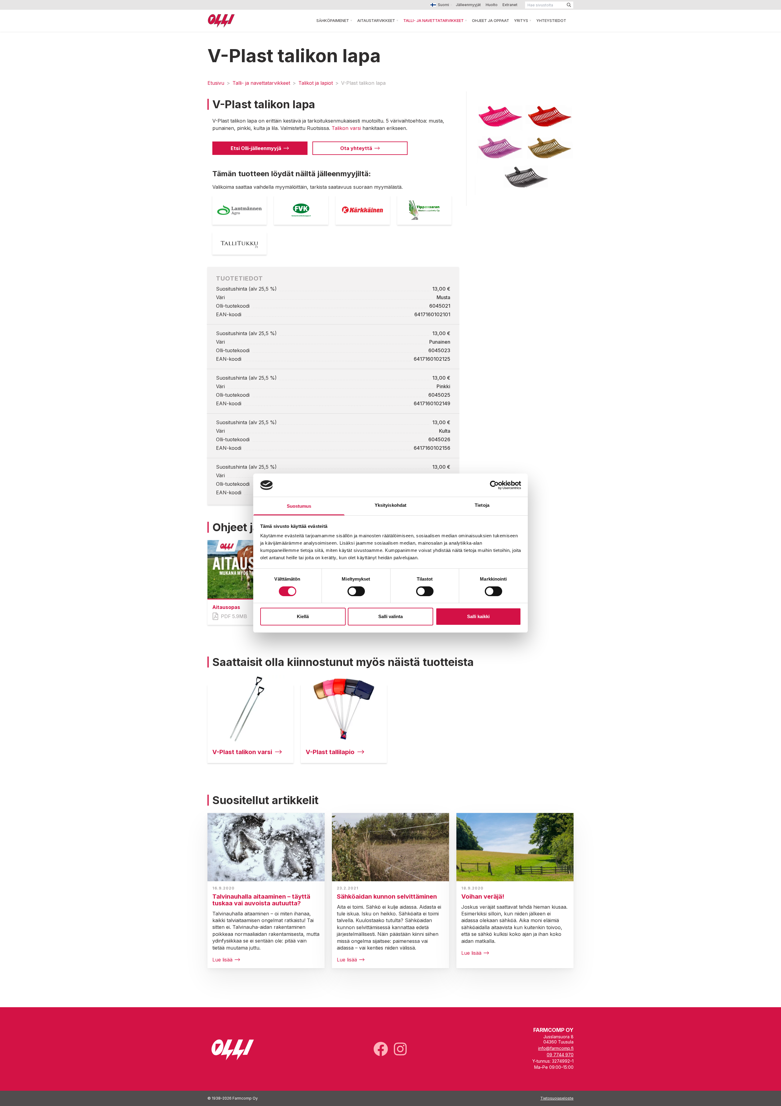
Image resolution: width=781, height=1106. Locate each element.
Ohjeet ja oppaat (490, 20)
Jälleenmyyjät (468, 4)
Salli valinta (390, 616)
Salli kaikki (478, 616)
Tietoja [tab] (482, 505)
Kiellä (303, 616)
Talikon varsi (346, 128)
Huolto (492, 4)
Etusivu (215, 83)
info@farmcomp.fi (556, 1048)
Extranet (509, 4)
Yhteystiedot (551, 20)
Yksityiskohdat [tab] (390, 505)
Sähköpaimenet (332, 20)
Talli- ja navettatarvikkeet (433, 20)
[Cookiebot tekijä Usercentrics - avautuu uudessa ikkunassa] (494, 485)
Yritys (521, 20)
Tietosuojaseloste (557, 1098)
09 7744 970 (560, 1054)
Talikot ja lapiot (315, 83)
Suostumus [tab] (299, 506)
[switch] (356, 591)
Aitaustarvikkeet (376, 20)
